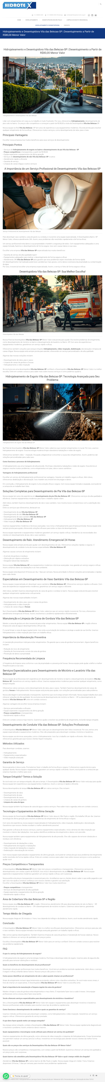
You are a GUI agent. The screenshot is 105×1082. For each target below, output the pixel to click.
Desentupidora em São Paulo (52, 20)
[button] (6, 1076)
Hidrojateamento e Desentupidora (47, 25)
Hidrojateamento (31, 20)
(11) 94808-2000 (38, 15)
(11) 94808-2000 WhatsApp (55, 15)
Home (19, 20)
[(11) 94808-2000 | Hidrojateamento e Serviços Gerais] (21, 5)
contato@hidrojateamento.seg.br (75, 15)
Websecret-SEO (58, 1079)
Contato (67, 25)
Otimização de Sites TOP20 (85, 1079)
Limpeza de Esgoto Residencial (77, 20)
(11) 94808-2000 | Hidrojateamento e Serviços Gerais (24, 1079)
